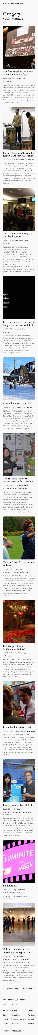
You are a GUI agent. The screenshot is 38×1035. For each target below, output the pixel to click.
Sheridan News (23, 488)
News (15, 488)
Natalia (19, 407)
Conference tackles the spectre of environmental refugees (18, 73)
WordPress (17, 1031)
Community (8, 81)
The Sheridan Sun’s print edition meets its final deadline (18, 480)
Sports (27, 572)
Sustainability (7, 814)
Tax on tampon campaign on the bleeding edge (17, 235)
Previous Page (10, 989)
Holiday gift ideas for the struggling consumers (15, 647)
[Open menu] (33, 3)
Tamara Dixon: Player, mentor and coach (18, 564)
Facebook (16, 812)
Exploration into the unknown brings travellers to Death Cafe (18, 324)
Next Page (29, 989)
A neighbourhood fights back (18, 403)
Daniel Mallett (21, 956)
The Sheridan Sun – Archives (13, 3)
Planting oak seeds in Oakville (18, 805)
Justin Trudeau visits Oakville (18, 727)
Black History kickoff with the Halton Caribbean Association (18, 154)
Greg (18, 809)
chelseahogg (21, 653)
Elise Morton (21, 890)
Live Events (17, 893)
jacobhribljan (20, 78)
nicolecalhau (20, 160)
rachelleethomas (22, 240)
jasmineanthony (22, 485)
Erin (18, 731)
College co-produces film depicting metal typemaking (17, 951)
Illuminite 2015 (11, 885)
